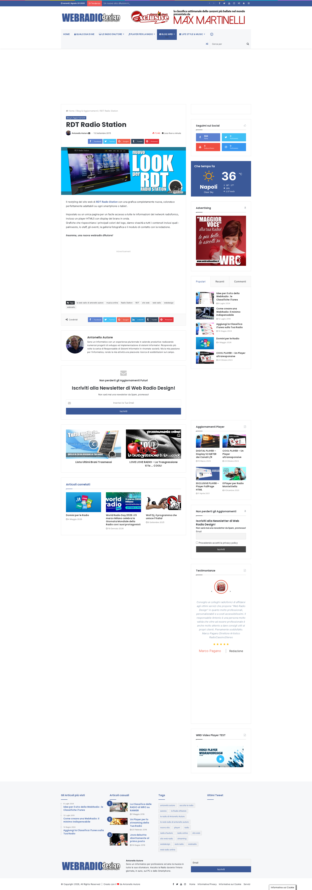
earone (163, 811)
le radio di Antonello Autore (172, 816)
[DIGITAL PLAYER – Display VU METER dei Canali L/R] (208, 441)
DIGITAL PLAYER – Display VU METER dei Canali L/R (206, 454)
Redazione (237, 674)
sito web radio (166, 838)
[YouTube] (229, 3)
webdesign (168, 303)
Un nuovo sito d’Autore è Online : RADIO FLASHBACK (130, 3)
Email (199, 531)
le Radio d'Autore (178, 811)
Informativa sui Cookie (230, 884)
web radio (157, 303)
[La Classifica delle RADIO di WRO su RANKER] (119, 807)
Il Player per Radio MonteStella (233, 485)
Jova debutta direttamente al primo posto (139, 838)
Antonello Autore (80, 133)
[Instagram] (234, 3)
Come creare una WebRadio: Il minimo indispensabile (228, 312)
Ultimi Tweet (215, 795)
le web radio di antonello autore (90, 303)
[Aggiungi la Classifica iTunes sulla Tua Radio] (205, 329)
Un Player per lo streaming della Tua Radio (139, 822)
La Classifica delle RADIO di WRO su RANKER (141, 807)
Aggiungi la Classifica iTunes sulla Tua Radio (229, 325)
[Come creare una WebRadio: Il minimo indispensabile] (205, 313)
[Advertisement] (156, 76)
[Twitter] (224, 3)
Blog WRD (167, 34)
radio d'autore (166, 833)
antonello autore (167, 805)
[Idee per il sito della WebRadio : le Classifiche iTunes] (205, 298)
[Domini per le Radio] (83, 502)
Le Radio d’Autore (111, 34)
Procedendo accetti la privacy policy (218, 542)
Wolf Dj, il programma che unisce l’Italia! (161, 517)
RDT (137, 303)
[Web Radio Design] (91, 18)
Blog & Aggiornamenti (87, 110)
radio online (182, 833)
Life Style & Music (192, 34)
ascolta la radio (186, 805)
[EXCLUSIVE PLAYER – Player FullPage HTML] (208, 473)
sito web (146, 303)
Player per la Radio (141, 34)
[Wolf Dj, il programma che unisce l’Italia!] (163, 502)
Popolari (201, 281)
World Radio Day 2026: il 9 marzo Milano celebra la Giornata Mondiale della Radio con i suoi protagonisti (123, 520)
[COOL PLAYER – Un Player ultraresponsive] (205, 358)
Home (66, 34)
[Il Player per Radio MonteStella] (234, 473)
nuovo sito (165, 827)
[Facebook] (219, 3)
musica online (112, 303)
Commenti (240, 281)
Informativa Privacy (207, 884)
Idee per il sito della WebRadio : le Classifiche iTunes (228, 296)
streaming (181, 838)
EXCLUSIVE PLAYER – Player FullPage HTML (207, 486)
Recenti (219, 281)
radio (186, 827)
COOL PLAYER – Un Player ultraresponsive (230, 354)
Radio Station (126, 303)
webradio (71, 307)
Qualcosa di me (85, 34)
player (177, 827)
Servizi (247, 884)
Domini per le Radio (77, 515)
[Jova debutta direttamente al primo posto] (119, 839)
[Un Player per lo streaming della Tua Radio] (119, 821)
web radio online (167, 849)
